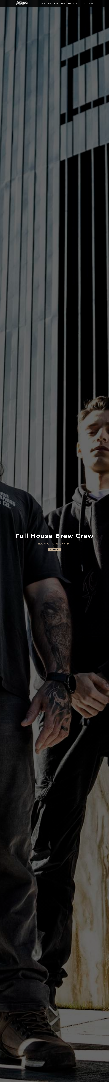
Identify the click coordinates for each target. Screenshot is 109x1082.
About (43, 3)
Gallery (75, 3)
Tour (69, 3)
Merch (91, 3)
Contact (83, 3)
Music (50, 3)
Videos (56, 3)
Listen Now (54, 549)
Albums (63, 3)
